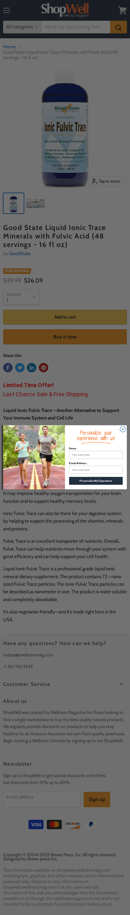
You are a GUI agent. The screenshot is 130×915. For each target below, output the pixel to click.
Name (72, 448)
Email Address (77, 463)
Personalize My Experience (96, 480)
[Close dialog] (123, 429)
